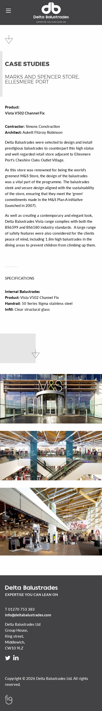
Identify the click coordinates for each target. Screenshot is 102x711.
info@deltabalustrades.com (28, 615)
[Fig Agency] (8, 703)
